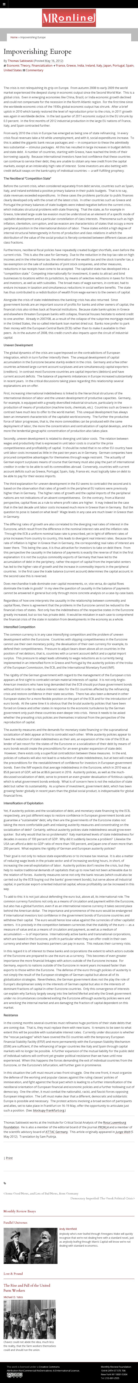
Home (14, 37)
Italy (99, 65)
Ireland (90, 65)
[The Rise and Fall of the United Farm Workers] (30, 1319)
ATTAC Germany (56, 1132)
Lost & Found (13, 1274)
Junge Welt (123, 1132)
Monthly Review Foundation (116, 1366)
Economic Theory (18, 65)
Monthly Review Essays (20, 1211)
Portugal (119, 65)
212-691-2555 (112, 1378)
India (80, 65)
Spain (130, 65)
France (60, 65)
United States (13, 70)
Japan (107, 65)
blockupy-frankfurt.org (48, 1110)
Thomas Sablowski (20, 61)
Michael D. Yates (13, 1297)
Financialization (42, 65)
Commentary (34, 70)
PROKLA (103, 1127)
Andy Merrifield (68, 1229)
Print (9, 1158)
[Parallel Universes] (31, 1246)
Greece (71, 65)
